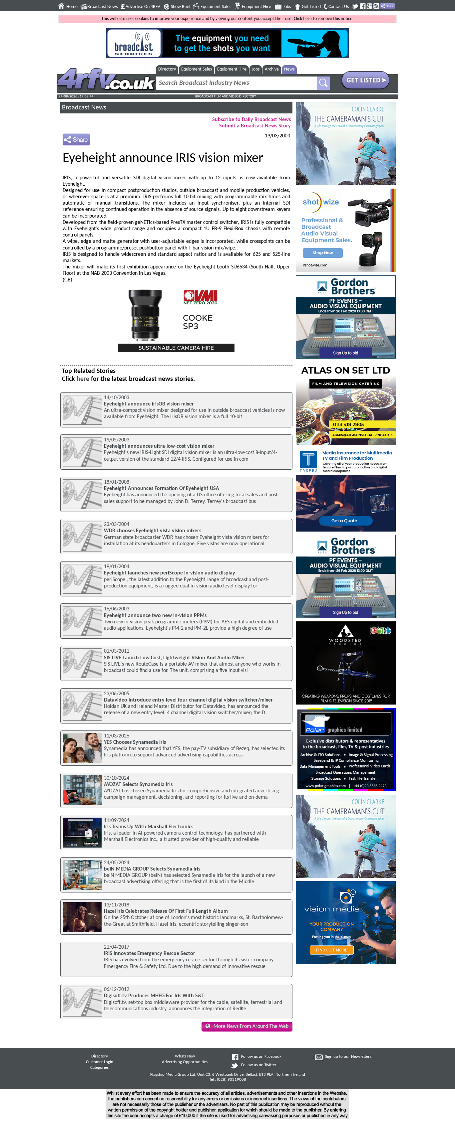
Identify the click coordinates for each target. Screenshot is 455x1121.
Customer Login (99, 1062)
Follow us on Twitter (258, 1065)
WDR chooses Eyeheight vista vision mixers (152, 531)
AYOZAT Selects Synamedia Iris (138, 784)
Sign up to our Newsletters (348, 1057)
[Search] (323, 83)
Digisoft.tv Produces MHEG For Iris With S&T (154, 996)
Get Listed (311, 6)
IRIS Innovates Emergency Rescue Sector (149, 953)
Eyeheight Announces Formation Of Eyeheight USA (161, 488)
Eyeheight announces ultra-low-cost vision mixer (159, 446)
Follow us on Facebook (261, 1057)
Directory (167, 69)
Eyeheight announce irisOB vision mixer (149, 404)
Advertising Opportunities (185, 1062)
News (289, 69)
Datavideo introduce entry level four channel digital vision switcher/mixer (188, 700)
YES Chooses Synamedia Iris (135, 742)
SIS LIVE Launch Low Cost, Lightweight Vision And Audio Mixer (174, 658)
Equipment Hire (256, 6)
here (307, 18)
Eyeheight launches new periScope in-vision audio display (169, 573)
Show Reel (180, 6)
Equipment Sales (216, 6)
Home (72, 6)
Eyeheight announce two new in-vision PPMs (155, 615)
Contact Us (338, 6)
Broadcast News (102, 6)
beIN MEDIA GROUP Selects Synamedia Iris (152, 869)
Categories (99, 1068)
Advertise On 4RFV (143, 6)
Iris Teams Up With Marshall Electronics (148, 827)
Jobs (287, 6)
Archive (272, 69)
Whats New (185, 1056)
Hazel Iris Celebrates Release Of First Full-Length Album (166, 911)
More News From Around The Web (251, 1026)
